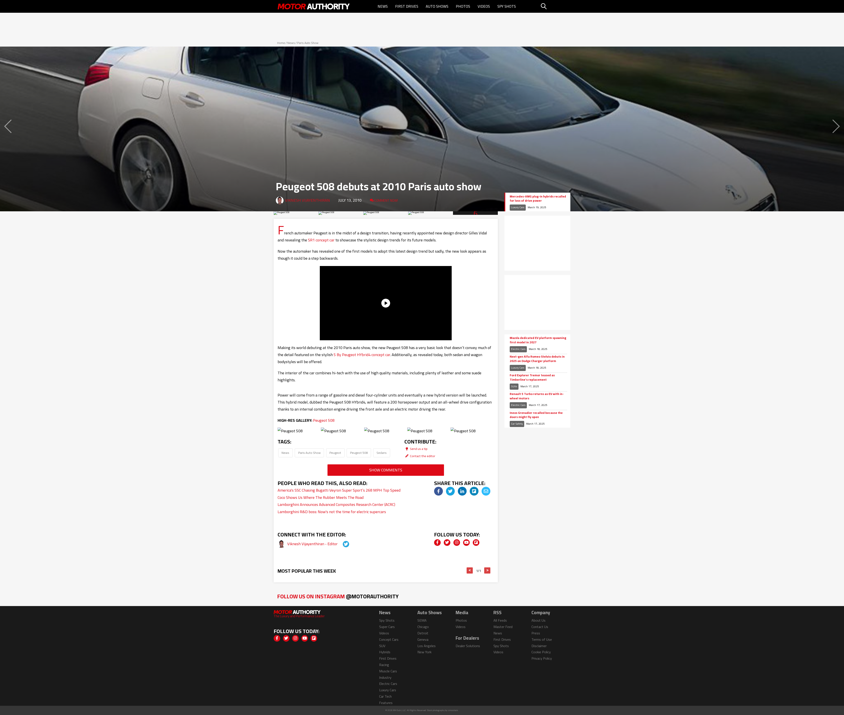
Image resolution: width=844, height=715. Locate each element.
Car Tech (385, 696)
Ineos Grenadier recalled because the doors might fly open (536, 415)
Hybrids (384, 652)
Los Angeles (426, 646)
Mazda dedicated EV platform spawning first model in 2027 (538, 340)
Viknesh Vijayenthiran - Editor (312, 543)
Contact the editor (422, 456)
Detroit (422, 633)
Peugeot (335, 453)
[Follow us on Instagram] (456, 542)
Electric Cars (518, 348)
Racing (384, 664)
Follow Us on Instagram (338, 596)
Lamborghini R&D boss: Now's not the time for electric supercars (332, 511)
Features (386, 702)
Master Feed (503, 626)
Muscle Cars (388, 671)
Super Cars (387, 626)
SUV (382, 646)
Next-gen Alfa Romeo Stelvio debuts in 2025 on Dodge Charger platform (537, 359)
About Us (538, 620)
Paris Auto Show (307, 42)
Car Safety (517, 423)
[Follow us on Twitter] (447, 542)
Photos (463, 6)
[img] (438, 491)
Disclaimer (539, 646)
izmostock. (453, 710)
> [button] (487, 570)
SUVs (514, 386)
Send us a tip (418, 449)
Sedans (382, 453)
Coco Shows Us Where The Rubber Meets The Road (321, 497)
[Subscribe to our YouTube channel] (466, 542)
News (383, 6)
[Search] (554, 6)
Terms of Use (541, 639)
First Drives (406, 6)
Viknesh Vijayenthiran (307, 200)
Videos (484, 6)
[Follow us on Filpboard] (476, 542)
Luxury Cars (517, 207)
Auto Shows (437, 6)
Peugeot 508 (324, 420)
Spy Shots (506, 6)
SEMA (422, 620)
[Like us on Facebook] (437, 542)
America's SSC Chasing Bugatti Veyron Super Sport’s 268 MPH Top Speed (339, 490)
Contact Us (539, 626)
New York (424, 652)
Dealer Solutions (468, 646)
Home (281, 42)
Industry (385, 677)
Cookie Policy (541, 652)
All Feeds (500, 620)
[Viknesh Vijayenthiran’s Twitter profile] (342, 543)
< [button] (470, 570)
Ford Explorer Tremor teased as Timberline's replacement (532, 377)
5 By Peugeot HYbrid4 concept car (362, 354)
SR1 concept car (321, 240)
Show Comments (385, 470)
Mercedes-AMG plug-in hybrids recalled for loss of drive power (538, 198)
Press (535, 633)
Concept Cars (388, 639)
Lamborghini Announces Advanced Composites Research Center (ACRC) (336, 504)
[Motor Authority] (314, 6)
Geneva (422, 639)
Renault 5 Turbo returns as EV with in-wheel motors (537, 396)
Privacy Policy (541, 658)
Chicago (423, 626)
